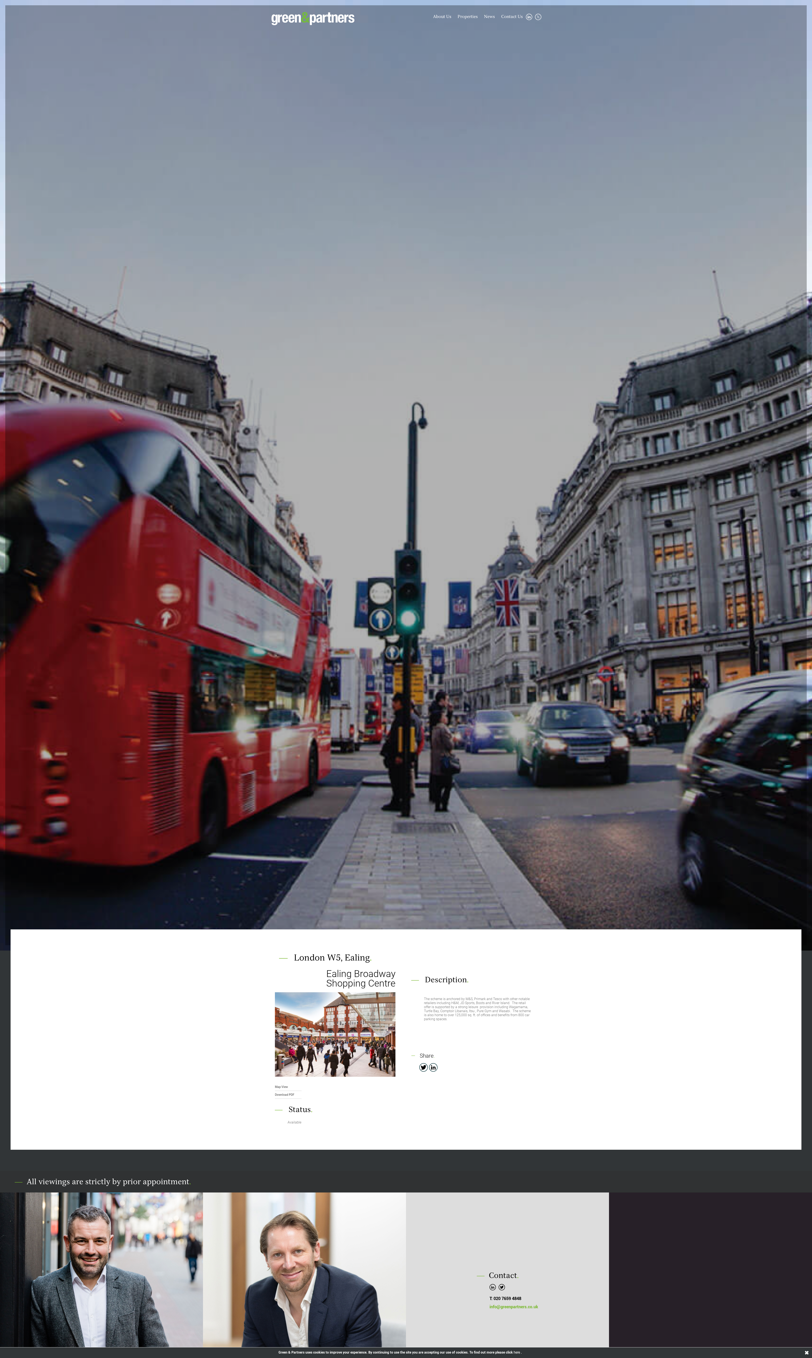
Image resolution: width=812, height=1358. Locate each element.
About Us (442, 17)
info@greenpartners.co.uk (514, 1306)
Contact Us (512, 17)
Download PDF (284, 1094)
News (489, 17)
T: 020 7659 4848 (505, 1298)
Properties (468, 17)
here (517, 1352)
